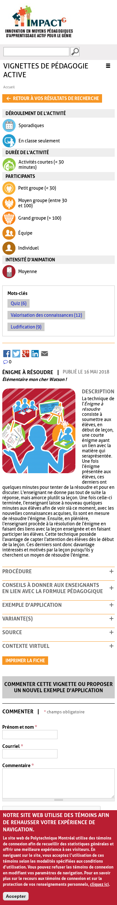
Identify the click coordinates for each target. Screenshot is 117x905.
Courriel (12, 746)
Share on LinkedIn (35, 352)
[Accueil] (39, 38)
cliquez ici (99, 884)
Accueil (9, 87)
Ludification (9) (26, 326)
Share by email (44, 352)
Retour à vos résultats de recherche (55, 98)
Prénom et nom (19, 727)
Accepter (16, 896)
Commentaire (18, 765)
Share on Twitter (16, 352)
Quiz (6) (18, 303)
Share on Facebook (7, 352)
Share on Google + (26, 352)
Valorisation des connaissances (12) (46, 315)
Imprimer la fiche (25, 660)
